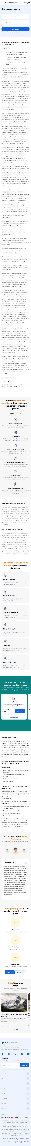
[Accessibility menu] (29, 2)
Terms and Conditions (19, 32)
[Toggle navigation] (2, 2)
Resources (4, 1108)
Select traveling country (9, 16)
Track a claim (20, 972)
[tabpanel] (14, 708)
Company (4, 1088)
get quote (19, 711)
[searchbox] (3, 17)
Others (3, 1093)
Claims (3, 1079)
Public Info (4, 1098)
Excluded (19, 413)
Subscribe (24, 1065)
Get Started (15, 29)
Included (11, 413)
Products (4, 1074)
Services (4, 1084)
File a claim (10, 972)
